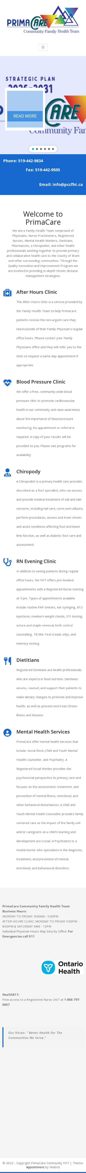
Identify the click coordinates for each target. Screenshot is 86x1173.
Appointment (35, 1167)
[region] (43, 105)
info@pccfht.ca (68, 184)
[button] (33, 149)
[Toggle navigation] (43, 47)
